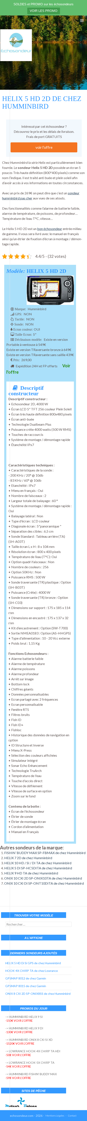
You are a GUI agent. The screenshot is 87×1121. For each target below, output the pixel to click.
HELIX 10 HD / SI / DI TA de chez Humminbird (37, 863)
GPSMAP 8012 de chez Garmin (25, 978)
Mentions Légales (54, 1115)
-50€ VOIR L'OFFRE (18, 1055)
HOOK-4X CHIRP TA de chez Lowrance (31, 970)
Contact (72, 1115)
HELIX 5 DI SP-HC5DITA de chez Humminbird (38, 868)
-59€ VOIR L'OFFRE (18, 1078)
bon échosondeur (49, 229)
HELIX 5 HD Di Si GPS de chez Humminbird (33, 963)
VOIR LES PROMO (43, 11)
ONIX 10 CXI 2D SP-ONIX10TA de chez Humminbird (43, 878)
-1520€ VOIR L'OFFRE (19, 1043)
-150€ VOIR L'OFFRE (19, 1020)
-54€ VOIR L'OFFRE (18, 1066)
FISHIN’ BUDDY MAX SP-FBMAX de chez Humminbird (45, 853)
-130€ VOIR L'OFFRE (19, 1032)
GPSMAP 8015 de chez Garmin (25, 986)
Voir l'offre (44, 147)
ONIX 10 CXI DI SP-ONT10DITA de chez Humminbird (44, 883)
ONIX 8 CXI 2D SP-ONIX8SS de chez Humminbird (38, 993)
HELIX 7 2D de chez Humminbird (28, 858)
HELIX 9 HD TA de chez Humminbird (31, 873)
